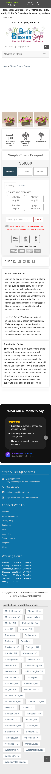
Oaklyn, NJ (10, 708)
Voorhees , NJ (11, 744)
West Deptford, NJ (34, 750)
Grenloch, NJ (11, 671)
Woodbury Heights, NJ (15, 762)
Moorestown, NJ (12, 617)
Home (5, 66)
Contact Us (6, 525)
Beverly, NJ (26, 641)
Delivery (10, 186)
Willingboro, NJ (12, 756)
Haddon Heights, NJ (33, 671)
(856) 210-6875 (31, 22)
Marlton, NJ (10, 623)
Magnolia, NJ (11, 689)
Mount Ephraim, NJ (14, 695)
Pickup (22, 186)
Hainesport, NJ (34, 677)
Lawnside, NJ (11, 683)
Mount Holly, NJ (34, 617)
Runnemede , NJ (13, 726)
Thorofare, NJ (11, 738)
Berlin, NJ (9, 641)
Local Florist (7, 534)
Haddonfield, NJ (12, 677)
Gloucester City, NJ (33, 665)
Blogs (4, 547)
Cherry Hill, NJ (34, 611)
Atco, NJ (9, 629)
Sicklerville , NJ (12, 732)
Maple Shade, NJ (13, 611)
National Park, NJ (35, 702)
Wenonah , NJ (31, 744)
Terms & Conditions (10, 516)
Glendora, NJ (11, 665)
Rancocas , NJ (34, 714)
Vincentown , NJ (31, 738)
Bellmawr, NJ (31, 635)
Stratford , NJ (32, 732)
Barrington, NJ (11, 635)
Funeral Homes (8, 538)
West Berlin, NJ (12, 750)
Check (38, 219)
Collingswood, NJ (13, 659)
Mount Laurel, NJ (13, 702)
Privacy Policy (7, 521)
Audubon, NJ (25, 629)
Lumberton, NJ (31, 683)
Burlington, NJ (32, 647)
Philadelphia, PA (30, 623)
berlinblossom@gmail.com (17, 492)
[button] (5, 438)
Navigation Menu (13, 54)
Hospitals (6, 543)
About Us (6, 512)
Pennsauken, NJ (13, 714)
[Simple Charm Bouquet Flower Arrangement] (9, 119)
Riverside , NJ (11, 720)
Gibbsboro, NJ (34, 659)
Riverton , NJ (31, 720)
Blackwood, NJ (12, 647)
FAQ (4, 529)
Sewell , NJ (32, 726)
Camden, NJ (11, 653)
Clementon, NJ (30, 653)
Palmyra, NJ (27, 708)
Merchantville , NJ (32, 689)
